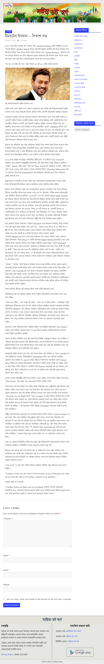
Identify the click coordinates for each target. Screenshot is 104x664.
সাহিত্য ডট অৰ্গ (71, 636)
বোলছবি (8, 32)
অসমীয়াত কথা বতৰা (74, 631)
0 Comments (23, 40)
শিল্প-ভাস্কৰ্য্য (78, 115)
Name (6, 555)
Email (6, 570)
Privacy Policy (7, 654)
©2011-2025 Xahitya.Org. (52, 661)
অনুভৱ (76, 64)
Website (6, 584)
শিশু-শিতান (77, 99)
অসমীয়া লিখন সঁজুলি (80, 36)
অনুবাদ (76, 71)
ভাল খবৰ (77, 107)
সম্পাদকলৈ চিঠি (79, 75)
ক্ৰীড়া (76, 60)
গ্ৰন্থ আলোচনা (78, 48)
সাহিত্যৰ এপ (78, 40)
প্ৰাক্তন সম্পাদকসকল (80, 79)
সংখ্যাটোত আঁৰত (79, 87)
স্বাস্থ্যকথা (77, 68)
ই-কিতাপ (77, 91)
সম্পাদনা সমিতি (79, 83)
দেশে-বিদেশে (78, 44)
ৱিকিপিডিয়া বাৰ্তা (79, 103)
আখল (76, 52)
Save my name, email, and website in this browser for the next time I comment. (39, 599)
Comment (8, 518)
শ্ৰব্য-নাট (77, 95)
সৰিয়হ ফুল (77, 111)
